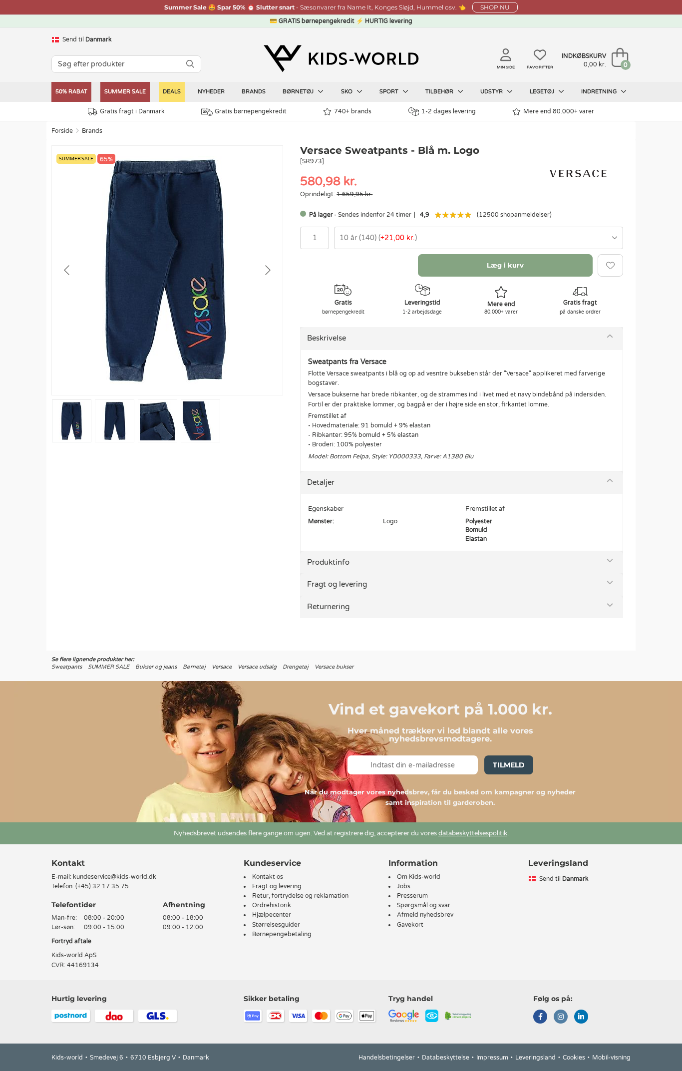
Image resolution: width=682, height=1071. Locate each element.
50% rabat (71, 91)
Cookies (574, 1057)
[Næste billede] (267, 270)
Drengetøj (296, 667)
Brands (254, 91)
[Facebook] (540, 1017)
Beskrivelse (326, 338)
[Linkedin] (581, 1017)
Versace (222, 667)
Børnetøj (299, 91)
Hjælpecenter (271, 914)
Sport (389, 91)
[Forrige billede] (67, 270)
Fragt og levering (337, 584)
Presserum (412, 895)
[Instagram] (561, 1017)
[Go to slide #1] (71, 420)
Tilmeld (509, 764)
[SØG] (190, 64)
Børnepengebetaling (282, 934)
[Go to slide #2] (114, 420)
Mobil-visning (611, 1057)
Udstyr (492, 91)
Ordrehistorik (271, 905)
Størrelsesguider (276, 924)
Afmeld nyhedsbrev (425, 914)
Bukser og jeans (156, 667)
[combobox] (478, 238)
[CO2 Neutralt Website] (458, 1015)
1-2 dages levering (448, 111)
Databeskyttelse (445, 1057)
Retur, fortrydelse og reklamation (300, 895)
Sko (347, 91)
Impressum (492, 1057)
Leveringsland (535, 1057)
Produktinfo (328, 562)
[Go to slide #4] (200, 420)
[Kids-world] (341, 58)
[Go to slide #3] (157, 420)
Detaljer (321, 482)
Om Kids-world (418, 876)
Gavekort (410, 924)
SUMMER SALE (125, 91)
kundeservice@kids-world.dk (114, 876)
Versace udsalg (257, 667)
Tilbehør (440, 91)
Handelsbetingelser (386, 1057)
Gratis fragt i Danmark (132, 111)
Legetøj (543, 91)
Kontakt (68, 863)
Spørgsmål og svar (423, 905)
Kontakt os (267, 876)
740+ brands (352, 111)
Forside (62, 130)
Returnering (328, 606)
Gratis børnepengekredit (251, 111)
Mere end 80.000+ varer (558, 111)
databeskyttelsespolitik (472, 833)
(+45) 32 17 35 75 (102, 886)
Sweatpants (66, 667)
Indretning (599, 91)
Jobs (403, 886)
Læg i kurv (505, 265)
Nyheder (211, 91)
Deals (172, 91)
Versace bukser (334, 667)
